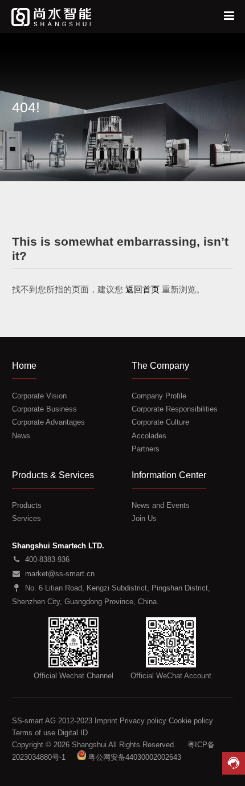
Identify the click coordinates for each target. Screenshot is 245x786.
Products (27, 505)
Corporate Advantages (48, 422)
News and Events (161, 505)
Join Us (144, 518)
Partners (146, 449)
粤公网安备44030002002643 (134, 756)
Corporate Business (44, 409)
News (21, 435)
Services (26, 518)
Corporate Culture (160, 422)
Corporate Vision (39, 396)
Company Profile (159, 396)
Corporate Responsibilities (175, 409)
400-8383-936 (47, 559)
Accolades (149, 435)
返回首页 (142, 289)
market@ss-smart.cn (60, 573)
